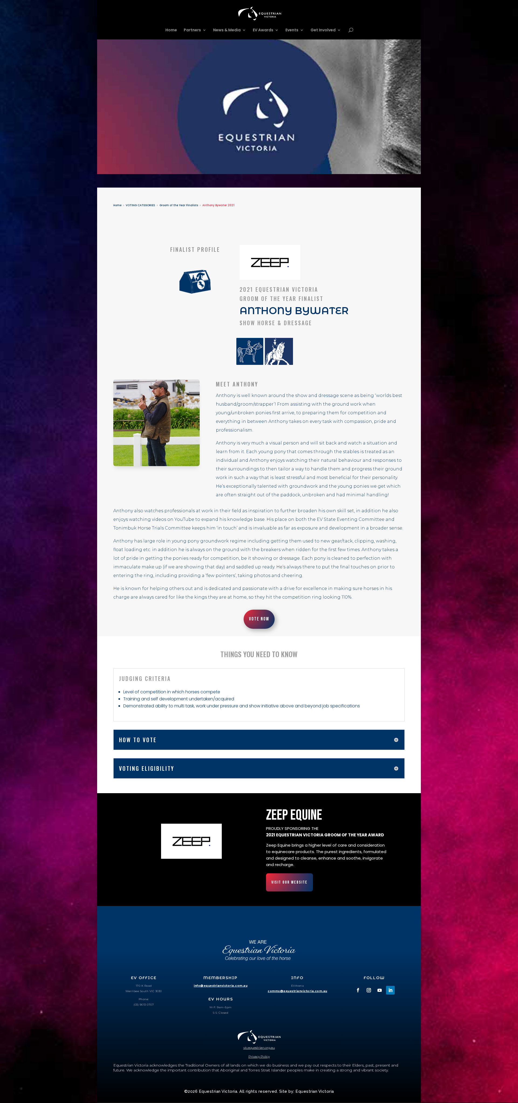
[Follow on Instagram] (368, 990)
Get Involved (323, 30)
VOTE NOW (259, 619)
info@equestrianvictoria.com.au (220, 985)
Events (291, 30)
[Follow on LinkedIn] (390, 990)
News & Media (227, 30)
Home (171, 30)
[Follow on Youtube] (379, 990)
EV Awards (263, 30)
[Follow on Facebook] (358, 990)
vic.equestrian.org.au (259, 1048)
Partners (192, 30)
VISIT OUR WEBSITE (289, 882)
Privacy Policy (259, 1056)
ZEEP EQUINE (294, 815)
